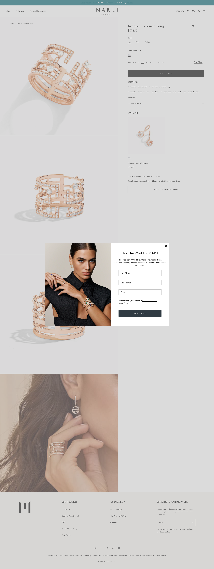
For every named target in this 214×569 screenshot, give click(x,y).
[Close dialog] (166, 246)
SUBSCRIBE (140, 313)
